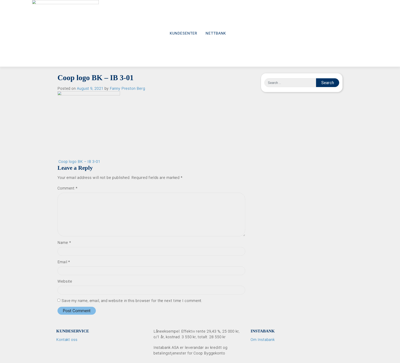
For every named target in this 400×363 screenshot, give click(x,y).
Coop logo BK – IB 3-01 (79, 161)
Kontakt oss (67, 339)
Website (65, 281)
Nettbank (216, 33)
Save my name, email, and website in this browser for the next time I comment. (132, 300)
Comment (68, 188)
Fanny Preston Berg (127, 88)
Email (64, 262)
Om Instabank (263, 339)
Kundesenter (183, 33)
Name (64, 242)
